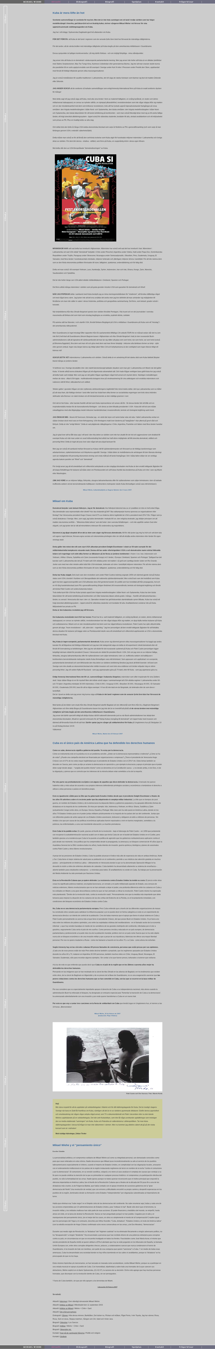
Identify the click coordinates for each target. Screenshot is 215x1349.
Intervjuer (63, 1301)
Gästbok (63, 1337)
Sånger (65, 1315)
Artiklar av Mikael (66, 1305)
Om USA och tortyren (68, 1312)
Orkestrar (63, 1322)
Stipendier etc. (66, 1329)
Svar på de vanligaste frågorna (72, 1333)
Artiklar (63, 1326)
